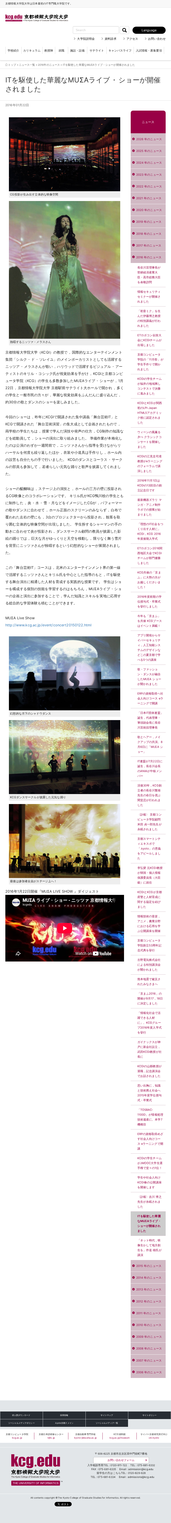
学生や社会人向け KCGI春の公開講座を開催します (149, 1182)
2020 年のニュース (149, 210)
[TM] (35, 1468)
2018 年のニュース (148, 233)
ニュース (148, 122)
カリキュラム (32, 50)
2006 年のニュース (149, 1372)
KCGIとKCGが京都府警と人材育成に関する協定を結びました (149, 899)
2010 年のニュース (148, 1325)
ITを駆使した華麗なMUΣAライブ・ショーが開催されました (149, 1223)
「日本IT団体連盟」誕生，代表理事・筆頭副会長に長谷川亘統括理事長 (150, 720)
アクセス (132, 38)
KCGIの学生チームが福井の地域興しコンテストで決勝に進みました (149, 386)
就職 (61, 50)
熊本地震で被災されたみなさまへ (149, 982)
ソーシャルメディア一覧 (107, 1423)
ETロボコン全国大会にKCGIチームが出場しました (149, 340)
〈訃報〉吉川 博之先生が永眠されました (149, 1201)
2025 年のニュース (149, 151)
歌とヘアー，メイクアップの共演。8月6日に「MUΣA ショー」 (150, 744)
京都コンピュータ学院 (17, 1436)
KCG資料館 (120, 1436)
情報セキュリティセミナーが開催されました (149, 296)
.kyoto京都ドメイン (64, 1423)
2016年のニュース (49, 64)
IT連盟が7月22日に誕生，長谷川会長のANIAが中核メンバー (150, 769)
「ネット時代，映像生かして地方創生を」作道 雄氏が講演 (149, 1248)
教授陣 (48, 50)
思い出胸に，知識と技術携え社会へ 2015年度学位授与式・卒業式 (149, 1093)
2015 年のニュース (148, 1266)
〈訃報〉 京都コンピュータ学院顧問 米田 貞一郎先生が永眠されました (149, 822)
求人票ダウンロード (21, 1415)
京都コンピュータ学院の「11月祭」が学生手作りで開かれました (150, 362)
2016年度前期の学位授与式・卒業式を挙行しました (149, 601)
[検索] (124, 30)
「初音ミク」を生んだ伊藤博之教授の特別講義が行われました (149, 318)
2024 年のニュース (149, 162)
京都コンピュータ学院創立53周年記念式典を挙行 (149, 945)
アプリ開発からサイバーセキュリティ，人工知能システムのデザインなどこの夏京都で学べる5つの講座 (149, 647)
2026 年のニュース (149, 139)
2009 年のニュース (149, 1336)
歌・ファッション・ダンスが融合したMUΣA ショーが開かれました (149, 677)
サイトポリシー (149, 1415)
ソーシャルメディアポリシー (21, 1423)
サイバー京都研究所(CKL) (153, 1436)
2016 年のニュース (148, 257)
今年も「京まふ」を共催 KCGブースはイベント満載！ (149, 620)
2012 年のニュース (148, 1301)
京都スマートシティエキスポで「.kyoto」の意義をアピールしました (149, 848)
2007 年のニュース (149, 1360)
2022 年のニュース (149, 186)
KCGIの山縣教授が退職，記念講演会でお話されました (149, 1071)
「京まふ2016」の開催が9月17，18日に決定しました (150, 998)
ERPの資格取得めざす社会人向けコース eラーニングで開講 (150, 1141)
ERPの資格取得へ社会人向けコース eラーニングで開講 (150, 698)
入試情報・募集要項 (149, 50)
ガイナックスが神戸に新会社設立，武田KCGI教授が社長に (149, 1049)
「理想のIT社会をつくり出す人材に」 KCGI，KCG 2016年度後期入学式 (150, 531)
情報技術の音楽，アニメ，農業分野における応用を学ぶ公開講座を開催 (149, 924)
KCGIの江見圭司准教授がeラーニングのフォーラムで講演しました (149, 464)
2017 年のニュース (148, 245)
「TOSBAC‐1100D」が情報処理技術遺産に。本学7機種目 (150, 1117)
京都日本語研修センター (51, 1436)
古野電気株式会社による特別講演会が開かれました (149, 964)
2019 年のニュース (148, 221)
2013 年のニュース (148, 1289)
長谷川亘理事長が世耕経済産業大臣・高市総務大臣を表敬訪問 (149, 275)
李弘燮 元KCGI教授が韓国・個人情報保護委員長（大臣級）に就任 (150, 875)
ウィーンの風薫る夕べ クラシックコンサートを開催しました (149, 439)
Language (149, 30)
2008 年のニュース (149, 1348)
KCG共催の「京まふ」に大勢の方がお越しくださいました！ (149, 580)
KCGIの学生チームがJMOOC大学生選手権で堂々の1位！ (150, 1163)
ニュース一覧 (27, 64)
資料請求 (110, 38)
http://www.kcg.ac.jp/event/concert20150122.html (48, 625)
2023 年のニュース (149, 174)
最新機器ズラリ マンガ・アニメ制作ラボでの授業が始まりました (149, 507)
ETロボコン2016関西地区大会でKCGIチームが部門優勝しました (149, 556)
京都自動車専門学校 (85, 1436)
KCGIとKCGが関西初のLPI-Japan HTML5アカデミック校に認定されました (149, 412)
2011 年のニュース (148, 1313)
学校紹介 (13, 50)
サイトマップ (107, 1415)
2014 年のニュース (148, 1277)
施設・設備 (77, 50)
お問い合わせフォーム (121, 1460)
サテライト (97, 50)
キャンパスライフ (120, 50)
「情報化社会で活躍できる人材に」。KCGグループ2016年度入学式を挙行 (149, 1022)
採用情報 (64, 1415)
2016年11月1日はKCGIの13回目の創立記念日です (149, 485)
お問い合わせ (157, 38)
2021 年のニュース (148, 198)
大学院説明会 (86, 38)
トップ (12, 64)
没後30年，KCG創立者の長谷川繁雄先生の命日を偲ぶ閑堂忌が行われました (149, 795)
